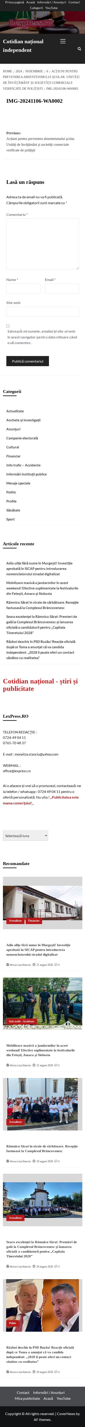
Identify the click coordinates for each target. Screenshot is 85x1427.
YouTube (51, 8)
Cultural (12, 447)
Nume (12, 279)
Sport (10, 519)
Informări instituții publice (26, 474)
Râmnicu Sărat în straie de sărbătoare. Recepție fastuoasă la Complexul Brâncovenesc (42, 605)
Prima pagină (14, 2)
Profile (11, 501)
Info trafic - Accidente (21, 1021)
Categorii (36, 8)
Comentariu (17, 214)
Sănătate (13, 510)
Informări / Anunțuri (51, 2)
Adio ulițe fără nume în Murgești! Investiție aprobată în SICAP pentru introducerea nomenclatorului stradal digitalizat (39, 568)
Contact (74, 2)
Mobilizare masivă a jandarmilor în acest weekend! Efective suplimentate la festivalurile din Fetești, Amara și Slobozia (42, 588)
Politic (11, 492)
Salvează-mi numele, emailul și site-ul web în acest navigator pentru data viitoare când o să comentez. (42, 337)
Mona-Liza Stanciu (20, 965)
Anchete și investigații (23, 420)
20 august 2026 (44, 1161)
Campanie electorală (22, 438)
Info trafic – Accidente (23, 465)
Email (50, 279)
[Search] (79, 49)
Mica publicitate (27, 1398)
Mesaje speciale (18, 483)
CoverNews (66, 1413)
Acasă (30, 2)
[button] (67, 40)
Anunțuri (13, 429)
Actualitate (15, 411)
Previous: (40, 141)
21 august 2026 (44, 964)
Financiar (13, 456)
